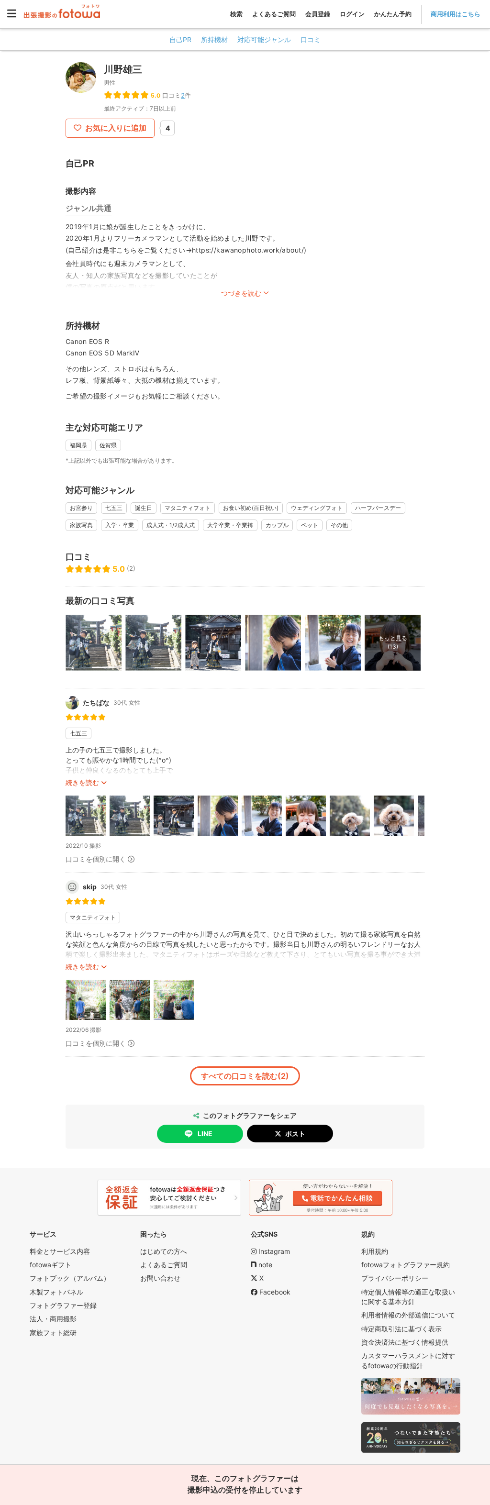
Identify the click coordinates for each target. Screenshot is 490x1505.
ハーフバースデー (378, 507)
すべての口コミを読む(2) (245, 1076)
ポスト (295, 1133)
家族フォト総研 (53, 1332)
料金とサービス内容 (60, 1251)
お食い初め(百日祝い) (250, 507)
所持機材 (214, 39)
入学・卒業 (119, 525)
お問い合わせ (160, 1278)
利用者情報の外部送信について (408, 1315)
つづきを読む (241, 293)
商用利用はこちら (455, 14)
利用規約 (374, 1251)
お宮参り (81, 507)
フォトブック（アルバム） (70, 1278)
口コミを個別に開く (96, 859)
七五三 (113, 507)
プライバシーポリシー (394, 1278)
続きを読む (82, 782)
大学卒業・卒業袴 (230, 525)
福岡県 (78, 445)
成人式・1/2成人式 (170, 525)
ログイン (352, 14)
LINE (205, 1133)
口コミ (311, 39)
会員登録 (317, 14)
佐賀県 (108, 445)
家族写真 (81, 525)
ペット (309, 525)
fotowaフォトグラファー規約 (405, 1265)
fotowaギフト (50, 1265)
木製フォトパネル (56, 1292)
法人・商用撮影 (53, 1319)
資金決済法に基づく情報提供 (404, 1342)
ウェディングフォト (317, 507)
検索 (236, 14)
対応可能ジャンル (264, 39)
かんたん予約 (393, 14)
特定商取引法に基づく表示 (401, 1329)
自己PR (180, 39)
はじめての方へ (163, 1251)
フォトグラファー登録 (63, 1305)
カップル (277, 525)
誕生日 (143, 507)
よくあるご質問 (274, 14)
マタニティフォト (188, 507)
